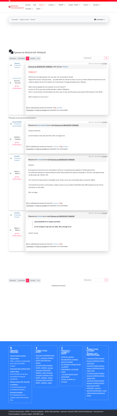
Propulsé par (56, 285)
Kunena (62, 285)
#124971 (104, 63)
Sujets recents (24, 19)
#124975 (104, 213)
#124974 (104, 156)
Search (32, 19)
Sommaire (15, 19)
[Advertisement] (58, 36)
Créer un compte (41, 110)
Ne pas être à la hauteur (16, 392)
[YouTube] (9, 1)
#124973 (104, 122)
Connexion (29, 110)
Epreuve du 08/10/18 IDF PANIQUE (40, 67)
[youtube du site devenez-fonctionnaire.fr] (22, 118)
